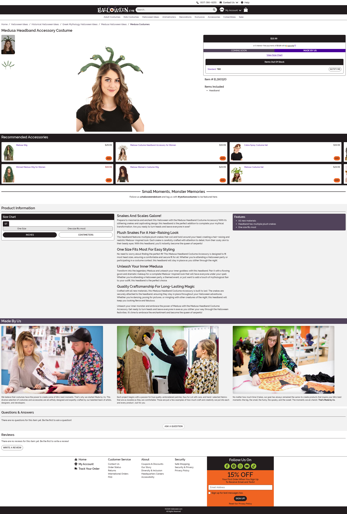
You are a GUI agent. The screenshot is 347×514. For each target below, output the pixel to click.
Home (82, 459)
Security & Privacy (184, 467)
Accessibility (147, 477)
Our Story (146, 467)
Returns (112, 470)
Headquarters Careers (152, 474)
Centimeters (85, 235)
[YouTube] (247, 466)
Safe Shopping (182, 464)
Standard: (212, 69)
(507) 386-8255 (208, 2)
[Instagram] (240, 466)
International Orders (118, 474)
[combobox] (173, 9)
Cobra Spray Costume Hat (256, 145)
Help (247, 2)
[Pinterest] (233, 466)
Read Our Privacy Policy (240, 503)
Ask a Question (174, 426)
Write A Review (12, 447)
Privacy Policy (182, 470)
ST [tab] (6, 224)
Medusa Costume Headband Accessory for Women (153, 145)
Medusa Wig (21, 145)
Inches (30, 235)
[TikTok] (253, 466)
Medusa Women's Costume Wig (144, 167)
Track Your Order (89, 468)
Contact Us (229, 2)
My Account (86, 464)
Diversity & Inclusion (151, 470)
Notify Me (335, 69)
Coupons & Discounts (152, 464)
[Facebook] (227, 466)
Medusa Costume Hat (254, 167)
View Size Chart (274, 55)
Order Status (114, 467)
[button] (230, 9)
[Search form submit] (214, 9)
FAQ (110, 477)
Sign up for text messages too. (227, 493)
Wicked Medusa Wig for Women (30, 167)
